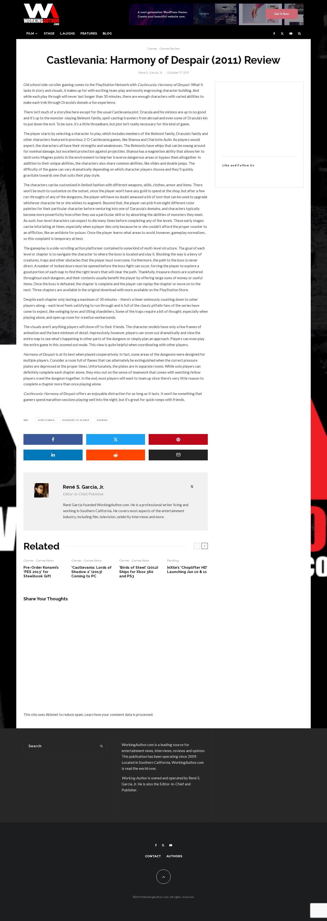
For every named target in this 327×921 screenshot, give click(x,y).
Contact (153, 856)
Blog (107, 33)
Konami (103, 420)
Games (152, 48)
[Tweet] (115, 439)
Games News (45, 560)
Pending (173, 560)
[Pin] (178, 439)
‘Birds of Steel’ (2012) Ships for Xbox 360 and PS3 (138, 571)
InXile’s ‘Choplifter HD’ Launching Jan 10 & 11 (187, 569)
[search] (101, 746)
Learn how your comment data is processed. (119, 714)
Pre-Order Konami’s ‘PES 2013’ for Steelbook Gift (41, 571)
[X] (282, 33)
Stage (49, 33)
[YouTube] (291, 33)
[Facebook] (274, 33)
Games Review (169, 48)
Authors (174, 856)
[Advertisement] (259, 119)
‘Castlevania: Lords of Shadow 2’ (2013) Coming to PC (91, 571)
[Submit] (115, 455)
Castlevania (47, 420)
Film (30, 33)
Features (88, 33)
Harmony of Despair (76, 420)
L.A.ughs (67, 33)
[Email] (178, 455)
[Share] (53, 439)
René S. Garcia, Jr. (150, 72)
